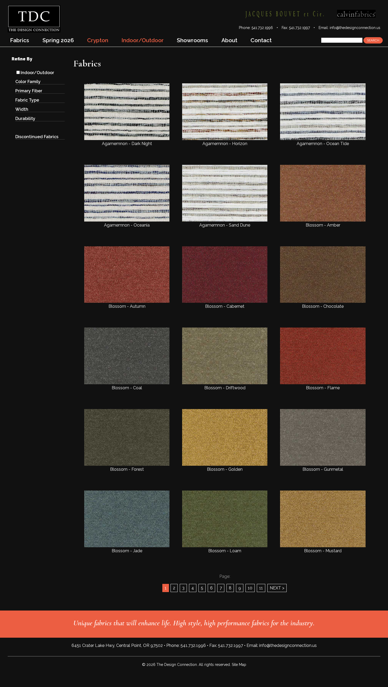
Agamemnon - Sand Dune (224, 225)
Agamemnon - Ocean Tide (323, 143)
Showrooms (192, 40)
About (229, 40)
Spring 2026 (58, 40)
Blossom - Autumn (126, 306)
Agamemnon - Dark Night (127, 143)
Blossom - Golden (225, 469)
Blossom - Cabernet (224, 306)
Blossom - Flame (323, 387)
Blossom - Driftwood (224, 387)
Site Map (239, 664)
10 (250, 587)
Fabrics (19, 40)
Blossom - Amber (323, 225)
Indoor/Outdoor (37, 72)
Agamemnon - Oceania (127, 225)
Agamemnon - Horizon (224, 143)
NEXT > (277, 587)
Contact (261, 40)
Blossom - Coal (127, 387)
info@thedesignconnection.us (355, 28)
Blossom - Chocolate (323, 306)
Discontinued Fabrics (36, 136)
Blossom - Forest (127, 469)
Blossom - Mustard (323, 550)
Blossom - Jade (127, 550)
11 (261, 587)
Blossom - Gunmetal (322, 469)
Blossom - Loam (224, 550)
